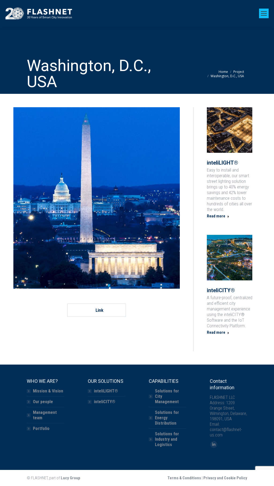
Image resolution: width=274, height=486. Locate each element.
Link (98, 310)
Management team (45, 415)
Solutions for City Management (167, 396)
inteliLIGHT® (222, 162)
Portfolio (41, 428)
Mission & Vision (48, 391)
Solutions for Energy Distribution (167, 418)
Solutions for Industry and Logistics (167, 439)
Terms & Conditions (184, 478)
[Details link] (229, 130)
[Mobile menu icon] (264, 13)
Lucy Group (70, 478)
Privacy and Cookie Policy (225, 478)
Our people (43, 401)
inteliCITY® (221, 290)
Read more (216, 216)
